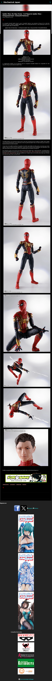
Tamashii (24, 484)
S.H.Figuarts (12, 484)
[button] (3, 20)
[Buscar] (50, 2)
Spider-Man (18, 484)
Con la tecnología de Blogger (27, 679)
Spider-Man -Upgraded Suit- (10, 153)
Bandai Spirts (6, 484)
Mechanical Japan (12, 2)
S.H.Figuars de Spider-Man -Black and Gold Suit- (30, 151)
